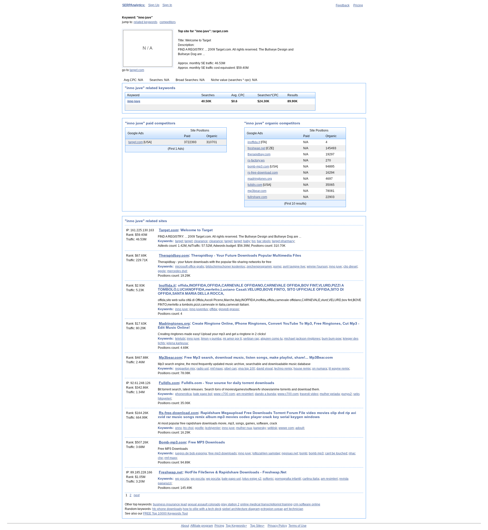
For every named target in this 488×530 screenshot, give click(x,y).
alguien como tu (272, 338)
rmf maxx (216, 368)
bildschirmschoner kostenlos (225, 266)
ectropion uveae (272, 509)
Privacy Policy (277, 525)
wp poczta (182, 479)
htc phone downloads (167, 509)
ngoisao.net (290, 453)
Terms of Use (297, 525)
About (185, 525)
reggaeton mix (185, 368)
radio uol (202, 368)
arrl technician (293, 509)
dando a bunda (265, 394)
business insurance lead (170, 504)
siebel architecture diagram (241, 509)
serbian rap (251, 338)
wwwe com (286, 428)
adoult (299, 428)
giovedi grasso (229, 309)
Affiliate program (201, 525)
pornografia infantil (288, 479)
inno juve (133, 101)
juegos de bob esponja (191, 453)
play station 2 (230, 504)
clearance (201, 241)
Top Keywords (235, 525)
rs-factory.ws (256, 160)
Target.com (168, 230)
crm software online (306, 504)
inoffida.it (254, 142)
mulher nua (244, 428)
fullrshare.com (257, 197)
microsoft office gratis (189, 266)
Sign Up (153, 5)
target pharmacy (283, 241)
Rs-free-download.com (178, 413)
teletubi (180, 338)
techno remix (283, 368)
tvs (253, 241)
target (179, 241)
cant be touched (336, 453)
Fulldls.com (169, 383)
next (137, 495)
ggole (162, 271)
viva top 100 (246, 368)
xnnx (178, 428)
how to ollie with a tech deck (202, 509)
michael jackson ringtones (302, 338)
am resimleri (244, 394)
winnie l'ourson (317, 266)
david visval (264, 368)
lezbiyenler (212, 428)
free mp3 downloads (222, 453)
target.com (137, 70)
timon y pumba (211, 338)
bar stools (263, 241)
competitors (168, 22)
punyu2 (346, 394)
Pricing (358, 5)
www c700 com (224, 394)
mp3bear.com (257, 191)
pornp (277, 266)
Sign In (167, 5)
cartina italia (310, 479)
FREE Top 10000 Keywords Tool (165, 513)
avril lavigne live (294, 266)
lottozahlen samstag (266, 453)
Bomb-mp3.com (172, 442)
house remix (302, 368)
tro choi (188, 428)
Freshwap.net (170, 472)
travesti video (309, 394)
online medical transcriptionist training (266, 504)
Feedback (342, 5)
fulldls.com (255, 185)
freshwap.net (256, 148)
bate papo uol (231, 479)
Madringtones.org (174, 323)
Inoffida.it (167, 285)
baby (246, 241)
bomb (303, 453)
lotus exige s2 (251, 479)
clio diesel (350, 266)
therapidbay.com (259, 154)
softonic (268, 479)
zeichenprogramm (259, 266)
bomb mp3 (316, 453)
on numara (319, 368)
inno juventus (198, 309)
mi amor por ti (232, 338)
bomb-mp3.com (258, 166)
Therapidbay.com (174, 255)
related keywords (145, 22)
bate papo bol (202, 394)
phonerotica (183, 394)
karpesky (259, 428)
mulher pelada (330, 394)
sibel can (230, 368)
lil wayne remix (339, 368)
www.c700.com (288, 394)
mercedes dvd (177, 271)
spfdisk (272, 428)
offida (213, 309)
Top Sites (256, 525)
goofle (199, 428)
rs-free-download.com (263, 172)
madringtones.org (260, 178)
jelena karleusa (177, 343)
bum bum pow (331, 338)
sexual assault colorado (204, 504)
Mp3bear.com (170, 357)
